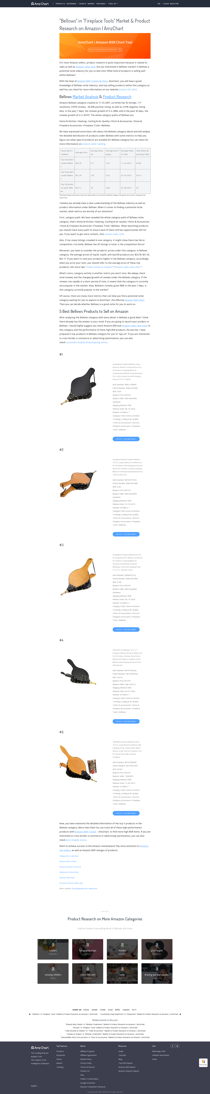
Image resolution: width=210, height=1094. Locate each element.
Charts (82, 4)
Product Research (117, 96)
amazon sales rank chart (127, 267)
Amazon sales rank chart (135, 325)
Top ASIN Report (125, 1063)
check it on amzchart (126, 439)
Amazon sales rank (85, 66)
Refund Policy (86, 1059)
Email (110, 1009)
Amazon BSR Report (127, 1067)
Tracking (59, 1067)
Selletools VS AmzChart (69, 872)
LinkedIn (126, 1009)
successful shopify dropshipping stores (86, 342)
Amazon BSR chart (67, 877)
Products (60, 4)
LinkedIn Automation (160, 1055)
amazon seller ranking (93, 143)
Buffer (117, 1009)
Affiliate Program (87, 1051)
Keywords (60, 1055)
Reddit (94, 1009)
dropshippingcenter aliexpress (84, 888)
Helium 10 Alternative (89, 1079)
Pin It (134, 1009)
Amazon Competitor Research (92, 1086)
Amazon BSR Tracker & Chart (92, 81)
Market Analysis (85, 96)
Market (91, 4)
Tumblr (103, 1009)
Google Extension (87, 1083)
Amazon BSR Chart (134, 300)
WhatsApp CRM (158, 1051)
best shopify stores (76, 839)
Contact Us (85, 1071)
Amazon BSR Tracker (86, 831)
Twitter (86, 1009)
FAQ (82, 1075)
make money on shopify (99, 267)
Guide (120, 1051)
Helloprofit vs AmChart (69, 856)
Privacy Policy (86, 1063)
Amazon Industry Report (128, 1071)
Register (174, 4)
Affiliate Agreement (88, 1055)
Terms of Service (87, 1067)
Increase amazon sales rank (71, 883)
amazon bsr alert (128, 89)
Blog (120, 1059)
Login (166, 4)
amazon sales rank (114, 234)
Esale (154, 1059)
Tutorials (122, 1055)
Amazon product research (70, 867)
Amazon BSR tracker (67, 861)
